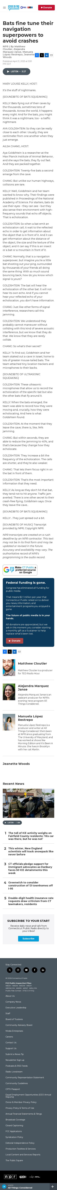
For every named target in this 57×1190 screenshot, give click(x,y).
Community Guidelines (17, 1083)
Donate (47, 7)
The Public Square (14, 1160)
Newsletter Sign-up (15, 1060)
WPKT (25, 988)
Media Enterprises (14, 1031)
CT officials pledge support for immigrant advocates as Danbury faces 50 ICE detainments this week (30, 869)
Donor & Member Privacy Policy (21, 1102)
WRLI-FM (33, 988)
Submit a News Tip (15, 1054)
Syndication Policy (14, 1137)
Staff (8, 1013)
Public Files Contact (13, 991)
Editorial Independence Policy (20, 1143)
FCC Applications (14, 1131)
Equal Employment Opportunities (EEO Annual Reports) (28, 1096)
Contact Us (11, 1043)
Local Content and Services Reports (23, 1155)
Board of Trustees (14, 1019)
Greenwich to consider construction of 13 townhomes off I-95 (30, 885)
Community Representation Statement (25, 1078)
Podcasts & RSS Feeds (17, 1066)
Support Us (11, 1048)
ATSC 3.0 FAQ (28, 991)
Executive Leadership (16, 1008)
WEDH (8, 986)
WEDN (15, 986)
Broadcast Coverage (15, 1120)
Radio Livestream (14, 1072)
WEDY (29, 986)
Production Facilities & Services (21, 1149)
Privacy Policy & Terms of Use (20, 1108)
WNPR (19, 988)
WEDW (22, 986)
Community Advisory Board (19, 1025)
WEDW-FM (10, 988)
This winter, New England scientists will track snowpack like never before (31, 851)
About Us (10, 996)
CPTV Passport (13, 1089)
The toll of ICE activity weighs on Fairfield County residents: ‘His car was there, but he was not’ (31, 836)
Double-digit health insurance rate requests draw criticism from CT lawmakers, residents (31, 901)
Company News (13, 1002)
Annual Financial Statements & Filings (24, 1114)
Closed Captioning (14, 1126)
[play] (4, 1186)
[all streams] (53, 1186)
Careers (9, 1037)
